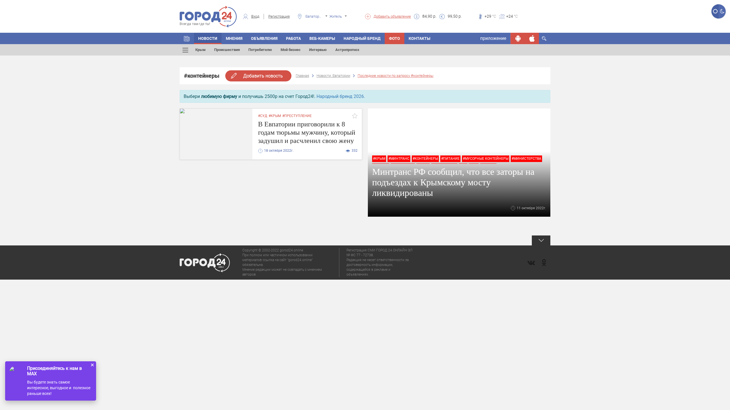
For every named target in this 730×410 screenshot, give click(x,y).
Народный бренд (362, 38)
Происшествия (227, 50)
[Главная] (187, 38)
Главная (302, 75)
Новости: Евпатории (333, 75)
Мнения (234, 38)
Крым (200, 50)
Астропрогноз (347, 50)
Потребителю (260, 50)
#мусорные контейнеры (485, 159)
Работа (293, 38)
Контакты (419, 38)
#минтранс (398, 159)
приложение (493, 38)
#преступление (297, 116)
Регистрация (279, 16)
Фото (394, 38)
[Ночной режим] (722, 11)
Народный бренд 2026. (341, 96)
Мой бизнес (291, 50)
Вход (255, 16)
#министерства (526, 159)
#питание (450, 159)
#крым (275, 116)
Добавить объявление (392, 16)
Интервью (318, 50)
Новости (207, 38)
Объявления (264, 38)
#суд (262, 116)
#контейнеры (425, 159)
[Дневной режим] (715, 11)
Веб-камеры (322, 38)
